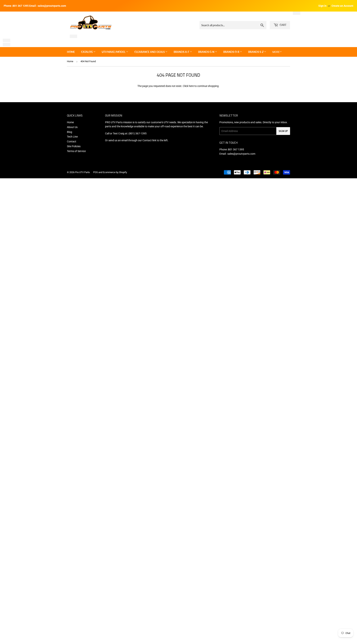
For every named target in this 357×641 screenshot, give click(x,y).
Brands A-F (182, 51)
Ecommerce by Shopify (115, 172)
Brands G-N (206, 51)
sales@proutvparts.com (241, 153)
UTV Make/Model (114, 51)
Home (71, 51)
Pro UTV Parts (82, 172)
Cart (282, 24)
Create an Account (342, 5)
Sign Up (283, 131)
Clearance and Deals (149, 51)
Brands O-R (231, 51)
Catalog (87, 51)
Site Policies (74, 146)
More (276, 51)
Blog (69, 131)
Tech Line (72, 136)
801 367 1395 (236, 149)
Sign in (322, 5)
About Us (72, 127)
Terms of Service (76, 151)
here (191, 85)
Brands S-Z (256, 51)
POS (95, 172)
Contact (71, 141)
